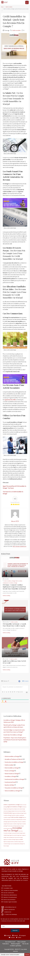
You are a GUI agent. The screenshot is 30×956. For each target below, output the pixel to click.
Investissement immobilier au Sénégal (10, 582)
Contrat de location (8, 813)
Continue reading (6, 595)
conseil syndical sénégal (21, 808)
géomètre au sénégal (20, 825)
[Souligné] (7, 692)
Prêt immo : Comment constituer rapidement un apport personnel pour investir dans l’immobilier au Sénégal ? (14, 587)
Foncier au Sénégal (9, 771)
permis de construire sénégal (18, 837)
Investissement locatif (10, 782)
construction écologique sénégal (9, 811)
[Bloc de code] (16, 692)
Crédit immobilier (9, 7)
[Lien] (18, 692)
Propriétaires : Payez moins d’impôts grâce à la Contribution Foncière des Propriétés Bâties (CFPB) (15, 740)
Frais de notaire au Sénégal (11, 825)
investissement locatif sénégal (17, 833)
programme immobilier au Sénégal (9, 839)
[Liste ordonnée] (10, 692)
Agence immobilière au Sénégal (14, 806)
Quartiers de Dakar (9, 785)
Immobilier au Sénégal (10, 776)
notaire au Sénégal (9, 837)
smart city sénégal (14, 843)
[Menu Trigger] (27, 2)
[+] (22, 691)
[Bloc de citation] (14, 692)
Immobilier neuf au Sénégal (13, 829)
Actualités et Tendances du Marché (13, 759)
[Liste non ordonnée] (12, 692)
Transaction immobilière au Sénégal (14, 788)
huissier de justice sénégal (8, 828)
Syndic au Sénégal (20, 843)
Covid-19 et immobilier (15, 815)
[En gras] (3, 692)
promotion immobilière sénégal (15, 841)
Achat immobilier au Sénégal (9, 581)
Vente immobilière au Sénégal (12, 791)
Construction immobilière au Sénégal (14, 762)
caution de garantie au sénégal (12, 808)
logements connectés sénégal (15, 835)
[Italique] (5, 692)
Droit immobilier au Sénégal (12, 768)
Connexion (26, 681)
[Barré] (8, 692)
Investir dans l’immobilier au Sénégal (13, 735)
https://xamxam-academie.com (19, 546)
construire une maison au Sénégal (19, 811)
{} (20, 691)
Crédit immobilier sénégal (16, 817)
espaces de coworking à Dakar (12, 821)
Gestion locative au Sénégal (12, 773)
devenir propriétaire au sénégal (13, 819)
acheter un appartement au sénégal (11, 804)
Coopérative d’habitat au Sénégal (17, 813)
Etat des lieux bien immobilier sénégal (12, 823)
